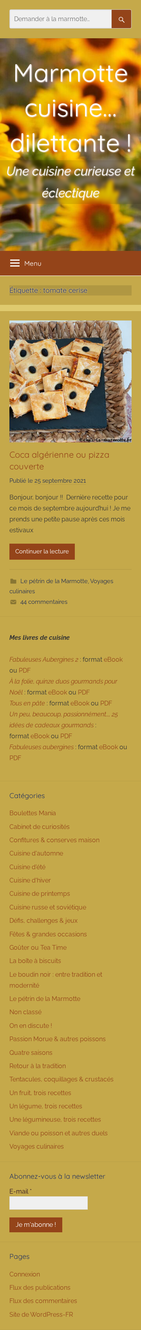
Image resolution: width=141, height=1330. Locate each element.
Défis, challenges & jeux (43, 920)
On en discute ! (30, 1025)
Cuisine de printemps (39, 893)
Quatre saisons (30, 1052)
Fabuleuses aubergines (41, 747)
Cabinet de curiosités (39, 827)
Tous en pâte (27, 703)
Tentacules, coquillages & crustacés (61, 1079)
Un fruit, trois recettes (40, 1093)
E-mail (20, 1191)
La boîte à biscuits (35, 961)
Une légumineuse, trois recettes (55, 1119)
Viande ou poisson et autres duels (58, 1133)
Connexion (24, 1274)
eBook (113, 659)
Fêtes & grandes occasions (48, 934)
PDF (25, 670)
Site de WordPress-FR (41, 1314)
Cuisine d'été (27, 867)
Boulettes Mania (32, 813)
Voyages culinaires (36, 1146)
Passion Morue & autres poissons (57, 1039)
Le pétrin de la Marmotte (54, 581)
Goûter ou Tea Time (38, 947)
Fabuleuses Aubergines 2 (43, 659)
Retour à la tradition (37, 1066)
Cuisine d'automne (36, 853)
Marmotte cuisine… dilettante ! (70, 107)
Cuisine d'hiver (30, 880)
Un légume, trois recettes (45, 1106)
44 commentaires (43, 601)
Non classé (25, 1012)
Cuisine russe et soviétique (47, 907)
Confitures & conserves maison (54, 840)
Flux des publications (39, 1287)
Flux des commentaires (43, 1301)
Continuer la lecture (42, 551)
